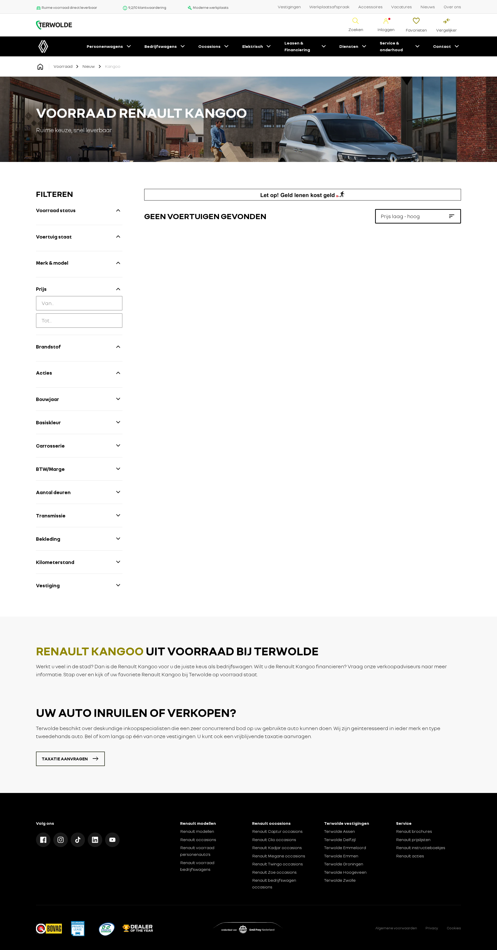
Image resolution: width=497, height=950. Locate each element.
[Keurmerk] (49, 928)
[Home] (54, 25)
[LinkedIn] (95, 840)
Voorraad (63, 66)
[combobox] (79, 303)
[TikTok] (78, 840)
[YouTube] (112, 840)
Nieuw (88, 66)
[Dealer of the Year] (137, 928)
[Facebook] (43, 840)
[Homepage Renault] (40, 66)
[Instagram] (60, 840)
